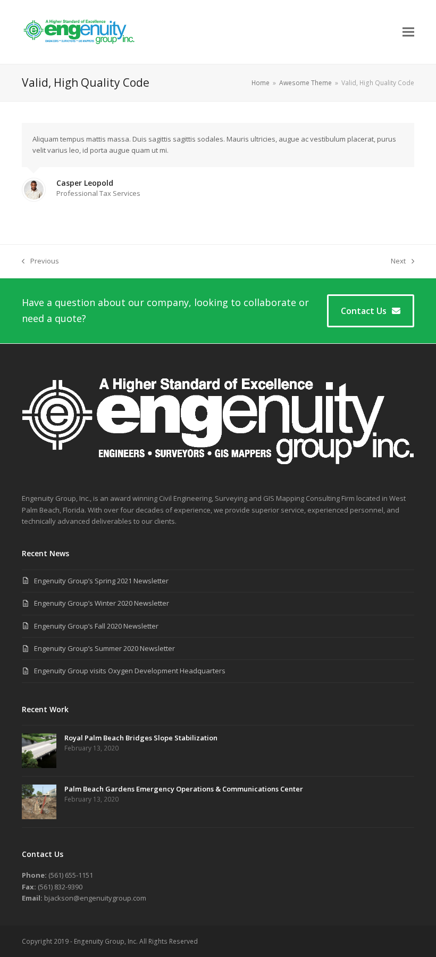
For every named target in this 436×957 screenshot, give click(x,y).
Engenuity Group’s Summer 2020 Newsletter (104, 648)
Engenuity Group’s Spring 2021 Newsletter (101, 580)
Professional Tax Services (98, 193)
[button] (408, 31)
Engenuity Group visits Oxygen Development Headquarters (129, 670)
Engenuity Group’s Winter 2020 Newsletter (101, 603)
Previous (40, 261)
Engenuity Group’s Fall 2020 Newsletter (96, 626)
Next (398, 261)
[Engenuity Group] (218, 475)
